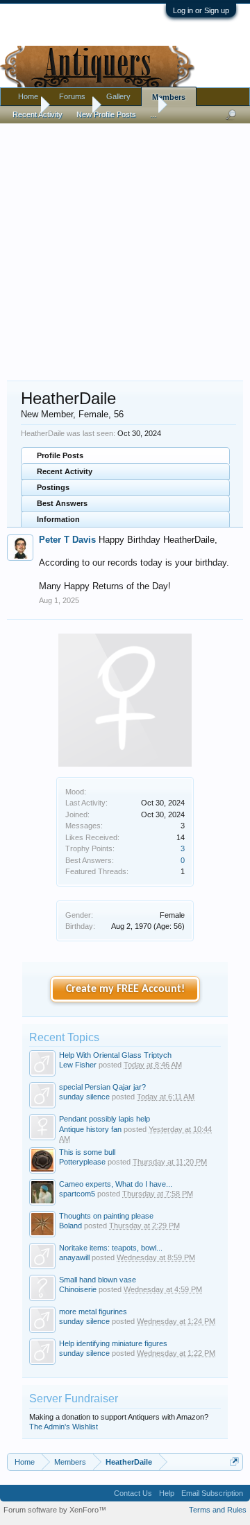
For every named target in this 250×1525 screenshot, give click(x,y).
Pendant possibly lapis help (104, 1119)
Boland (70, 1225)
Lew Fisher (78, 1065)
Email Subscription (212, 1493)
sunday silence (84, 1096)
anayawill (74, 1257)
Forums (72, 96)
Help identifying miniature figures (113, 1343)
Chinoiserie (78, 1289)
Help (166, 1493)
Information (58, 519)
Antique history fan (90, 1129)
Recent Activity (64, 471)
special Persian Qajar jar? (102, 1087)
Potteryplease (82, 1162)
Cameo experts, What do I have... (115, 1184)
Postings (53, 487)
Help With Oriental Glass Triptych (115, 1055)
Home (28, 96)
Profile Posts (60, 455)
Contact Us (133, 1493)
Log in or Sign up (201, 10)
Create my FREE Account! (125, 989)
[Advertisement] (125, 245)
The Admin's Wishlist (63, 1426)
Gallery (118, 96)
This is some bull (87, 1152)
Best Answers (62, 503)
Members (168, 97)
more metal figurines (93, 1311)
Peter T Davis (67, 539)
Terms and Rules (218, 1510)
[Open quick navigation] (234, 1461)
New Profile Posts (106, 114)
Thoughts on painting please (106, 1216)
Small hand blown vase (97, 1279)
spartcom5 (77, 1194)
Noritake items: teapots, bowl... (110, 1248)
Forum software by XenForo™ (54, 1510)
